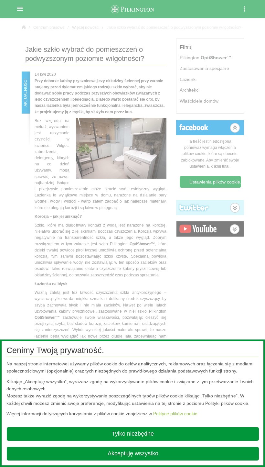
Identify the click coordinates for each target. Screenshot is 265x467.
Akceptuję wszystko (133, 453)
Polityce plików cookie (175, 413)
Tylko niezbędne (133, 433)
